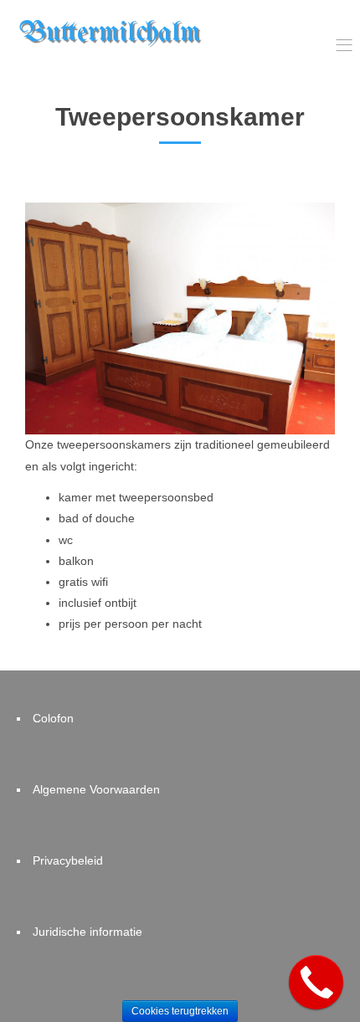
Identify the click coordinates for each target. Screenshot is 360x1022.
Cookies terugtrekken (180, 1011)
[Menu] (344, 46)
